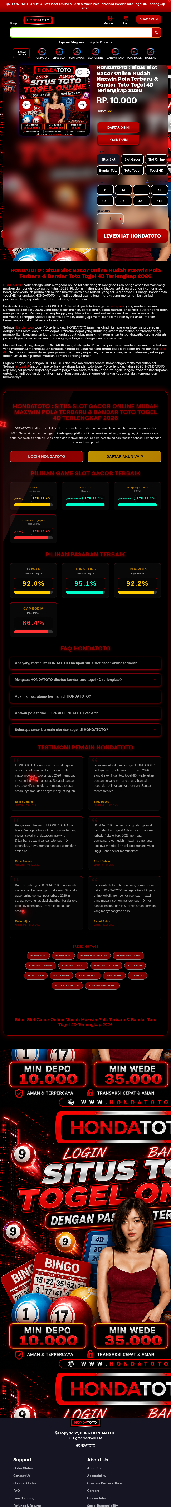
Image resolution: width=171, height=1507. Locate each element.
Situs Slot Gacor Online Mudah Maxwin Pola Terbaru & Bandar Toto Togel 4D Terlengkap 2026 (85, 1022)
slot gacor (117, 306)
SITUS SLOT (135, 965)
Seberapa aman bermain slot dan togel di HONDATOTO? (61, 730)
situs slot (22, 366)
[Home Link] (38, 20)
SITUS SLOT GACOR (67, 985)
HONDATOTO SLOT (73, 965)
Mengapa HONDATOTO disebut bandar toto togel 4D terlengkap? (68, 680)
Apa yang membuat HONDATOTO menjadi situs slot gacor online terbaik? (76, 663)
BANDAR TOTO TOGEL (102, 985)
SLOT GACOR (36, 975)
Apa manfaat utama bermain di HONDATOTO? (53, 696)
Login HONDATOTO (46, 456)
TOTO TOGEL (114, 975)
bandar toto (25, 327)
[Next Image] (82, 105)
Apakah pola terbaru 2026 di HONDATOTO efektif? (56, 713)
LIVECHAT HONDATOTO (132, 236)
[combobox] (81, 32)
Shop (13, 23)
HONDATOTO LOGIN (128, 955)
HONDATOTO (13, 285)
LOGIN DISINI (118, 140)
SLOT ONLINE (61, 975)
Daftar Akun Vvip (124, 456)
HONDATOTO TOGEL (106, 965)
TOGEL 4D (137, 975)
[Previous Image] (26, 105)
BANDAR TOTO (88, 975)
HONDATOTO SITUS (41, 965)
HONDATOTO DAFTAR (93, 955)
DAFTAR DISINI (118, 127)
